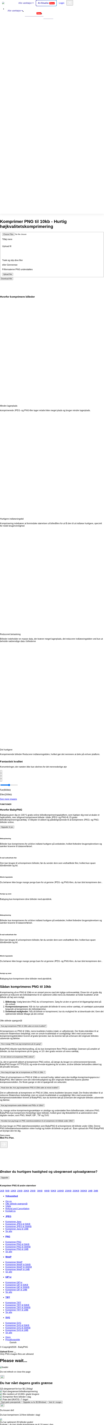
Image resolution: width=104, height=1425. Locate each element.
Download (6, 279)
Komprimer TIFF (13, 1302)
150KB (68, 1191)
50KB (53, 1191)
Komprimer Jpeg (13, 1222)
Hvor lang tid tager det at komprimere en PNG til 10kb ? (23, 1072)
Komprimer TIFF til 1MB (16, 1310)
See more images (8, 799)
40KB (47, 1191)
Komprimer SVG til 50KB (17, 1325)
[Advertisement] (49, 286)
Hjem (8, 1337)
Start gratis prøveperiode (10, 1402)
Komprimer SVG (13, 1323)
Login (61, 3)
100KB (60, 1191)
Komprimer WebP (13, 1262)
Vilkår (8, 1206)
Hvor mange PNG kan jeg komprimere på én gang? (21, 1044)
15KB (19, 1191)
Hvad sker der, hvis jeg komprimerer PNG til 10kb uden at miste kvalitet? (29, 1088)
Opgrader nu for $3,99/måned (34, 1402)
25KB (32, 1191)
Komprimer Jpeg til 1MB (16, 1229)
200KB (76, 1191)
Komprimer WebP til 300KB (18, 1267)
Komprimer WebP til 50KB (18, 1264)
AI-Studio (46, 3)
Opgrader (4, 1178)
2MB (96, 1191)
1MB (90, 1191)
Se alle (8, 1231)
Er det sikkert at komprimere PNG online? (17, 1057)
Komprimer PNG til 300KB (18, 1247)
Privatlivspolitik (12, 1339)
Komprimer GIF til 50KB (16, 1285)
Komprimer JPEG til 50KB (17, 1224)
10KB (13, 1191)
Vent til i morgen (55, 1402)
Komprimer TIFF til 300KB (17, 1307)
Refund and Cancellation (17, 1208)
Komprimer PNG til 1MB (16, 1249)
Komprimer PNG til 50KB (17, 1244)
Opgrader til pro (7, 827)
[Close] (15, 1352)
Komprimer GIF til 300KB (17, 1287)
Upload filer (7, 274)
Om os (8, 1201)
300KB (83, 1191)
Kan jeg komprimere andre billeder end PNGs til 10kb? (22, 1105)
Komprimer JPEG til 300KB (18, 1226)
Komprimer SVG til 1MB (16, 1330)
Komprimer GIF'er (13, 1282)
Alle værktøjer (25, 3)
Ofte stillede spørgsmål (16, 1204)
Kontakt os (10, 1211)
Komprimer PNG (13, 1242)
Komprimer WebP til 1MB (17, 1269)
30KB (40, 1191)
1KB (2, 1191)
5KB (7, 1191)
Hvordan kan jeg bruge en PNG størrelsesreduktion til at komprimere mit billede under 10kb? (37, 1121)
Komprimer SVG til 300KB (17, 1328)
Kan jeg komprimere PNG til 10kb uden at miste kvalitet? (23, 1026)
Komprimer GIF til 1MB (16, 1290)
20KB (26, 1191)
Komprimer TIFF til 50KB (17, 1305)
